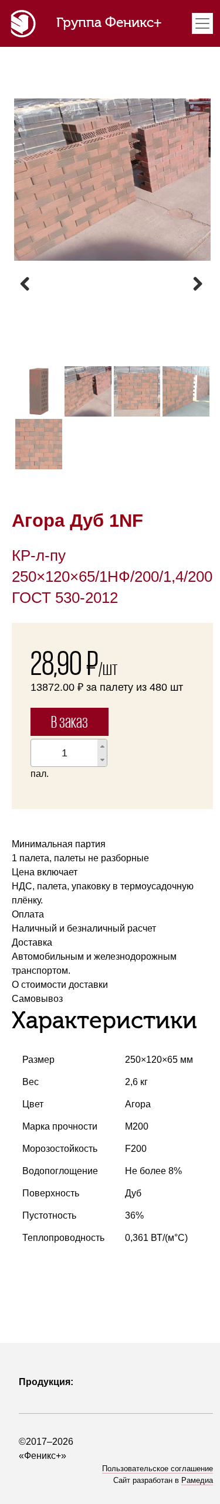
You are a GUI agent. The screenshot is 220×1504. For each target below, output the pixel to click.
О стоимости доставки (60, 985)
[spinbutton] (64, 753)
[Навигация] (202, 23)
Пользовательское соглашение (157, 1468)
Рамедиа (197, 1480)
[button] (102, 746)
